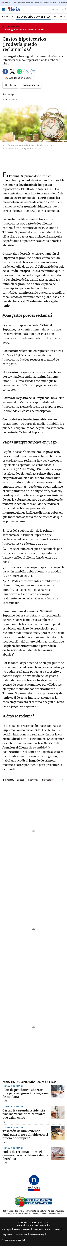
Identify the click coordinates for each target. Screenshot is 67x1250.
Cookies (56, 1229)
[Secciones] (3, 9)
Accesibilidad (21, 1234)
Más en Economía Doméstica (29, 1081)
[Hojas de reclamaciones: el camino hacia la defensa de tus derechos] (58, 1153)
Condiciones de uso (41, 1229)
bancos (20, 779)
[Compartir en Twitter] (12, 71)
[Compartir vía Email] (33, 71)
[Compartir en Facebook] (5, 71)
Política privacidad (22, 1229)
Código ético (7, 1234)
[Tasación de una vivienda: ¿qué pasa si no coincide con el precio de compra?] (58, 1133)
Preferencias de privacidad (13, 1240)
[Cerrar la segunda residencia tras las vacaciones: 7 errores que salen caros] (58, 1112)
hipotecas (47, 779)
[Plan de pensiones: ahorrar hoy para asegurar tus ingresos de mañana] (58, 1091)
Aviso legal (6, 1229)
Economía (33, 779)
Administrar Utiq (37, 1234)
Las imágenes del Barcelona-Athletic (23, 29)
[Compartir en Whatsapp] (19, 71)
